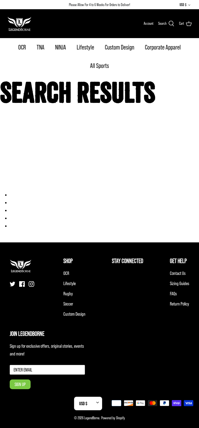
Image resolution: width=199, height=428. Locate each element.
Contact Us (178, 273)
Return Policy (179, 303)
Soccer (68, 303)
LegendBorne (92, 418)
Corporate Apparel (163, 47)
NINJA (60, 47)
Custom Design (119, 47)
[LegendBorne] (19, 23)
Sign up (20, 384)
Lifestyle (85, 47)
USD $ (183, 4)
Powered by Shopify (113, 418)
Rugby (68, 293)
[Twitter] (12, 284)
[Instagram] (31, 284)
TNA (40, 47)
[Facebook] (22, 284)
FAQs (173, 293)
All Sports (99, 65)
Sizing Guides (179, 283)
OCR (22, 47)
